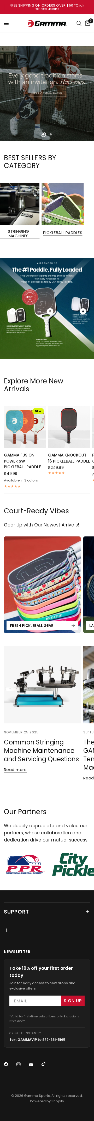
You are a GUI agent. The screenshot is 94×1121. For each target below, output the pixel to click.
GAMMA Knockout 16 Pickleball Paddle (69, 458)
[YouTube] (34, 1065)
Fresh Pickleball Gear (32, 625)
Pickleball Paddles (62, 232)
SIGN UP (73, 1001)
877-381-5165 (53, 1039)
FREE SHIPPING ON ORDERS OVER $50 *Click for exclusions (47, 7)
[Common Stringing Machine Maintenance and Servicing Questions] (42, 684)
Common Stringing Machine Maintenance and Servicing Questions (41, 750)
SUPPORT (16, 911)
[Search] (79, 23)
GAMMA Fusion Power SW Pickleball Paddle (22, 461)
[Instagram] (22, 1064)
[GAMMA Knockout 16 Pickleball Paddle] (69, 427)
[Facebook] (9, 1064)
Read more (15, 769)
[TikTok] (47, 1064)
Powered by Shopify (47, 1101)
